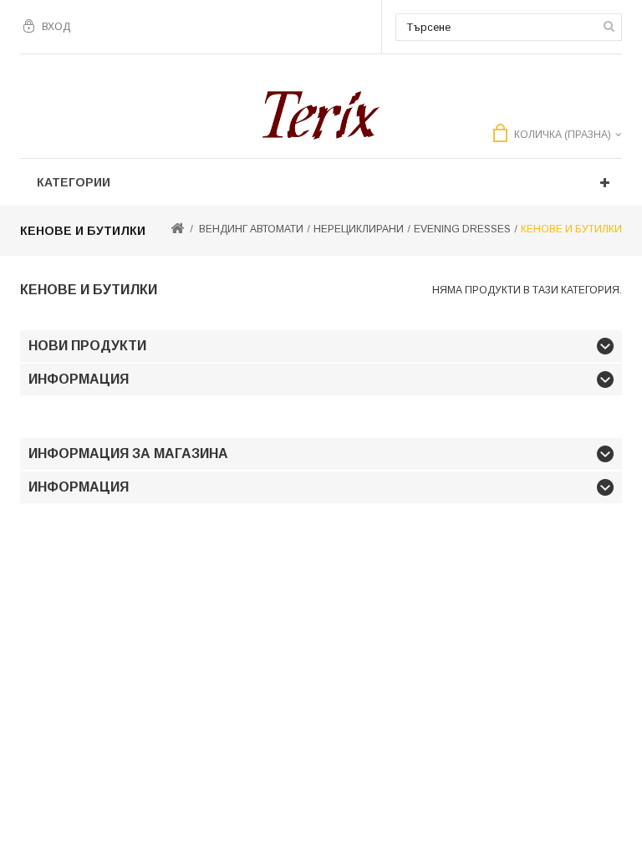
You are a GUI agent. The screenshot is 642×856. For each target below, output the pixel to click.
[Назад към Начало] (177, 229)
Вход (56, 27)
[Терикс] (321, 115)
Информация (78, 379)
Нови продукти (87, 346)
